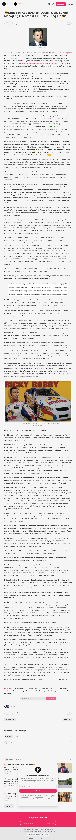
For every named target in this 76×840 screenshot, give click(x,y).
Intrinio (35, 831)
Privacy (40, 831)
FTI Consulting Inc (64, 53)
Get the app (45, 834)
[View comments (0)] (12, 24)
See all (8, 806)
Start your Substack (34, 834)
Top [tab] (6, 759)
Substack (31, 838)
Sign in (70, 4)
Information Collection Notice (33, 799)
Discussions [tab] (18, 759)
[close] (55, 767)
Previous (11, 719)
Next (66, 719)
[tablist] (12, 736)
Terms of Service (48, 795)
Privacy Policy (25, 797)
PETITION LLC (9, 688)
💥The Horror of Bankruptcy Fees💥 (19, 765)
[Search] (49, 4)
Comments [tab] (8, 736)
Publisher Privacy (39, 829)
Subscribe (60, 4)
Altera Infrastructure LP (41, 63)
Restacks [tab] (16, 736)
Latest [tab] (11, 759)
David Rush (26, 53)
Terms (44, 831)
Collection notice (51, 831)
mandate (53, 63)
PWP (53, 126)
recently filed (27, 63)
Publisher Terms (48, 829)
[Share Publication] (53, 4)
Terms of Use (39, 797)
